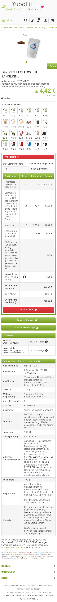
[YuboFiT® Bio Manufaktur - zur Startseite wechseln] (22, 8)
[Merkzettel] (32, 20)
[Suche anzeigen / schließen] (25, 20)
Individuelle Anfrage (25, 327)
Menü (9, 20)
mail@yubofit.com (10, 547)
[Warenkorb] (52, 20)
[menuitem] (7, 20)
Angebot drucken (25, 320)
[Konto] (46, 20)
